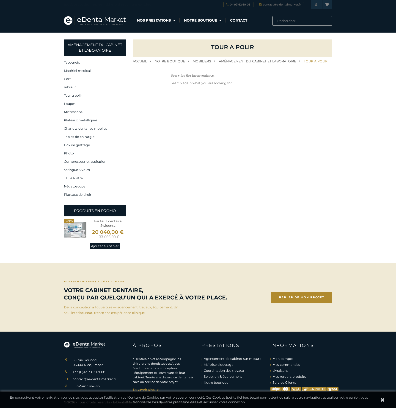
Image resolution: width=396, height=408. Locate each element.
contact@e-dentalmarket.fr (94, 379)
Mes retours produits (289, 376)
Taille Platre (73, 178)
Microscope (73, 112)
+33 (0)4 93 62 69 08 (89, 372)
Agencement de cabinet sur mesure (232, 359)
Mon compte (282, 359)
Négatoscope (74, 186)
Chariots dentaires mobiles (85, 128)
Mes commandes (286, 365)
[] (330, 24)
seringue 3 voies (77, 170)
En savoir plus (144, 389)
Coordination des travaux (224, 371)
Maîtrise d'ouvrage (218, 365)
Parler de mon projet (301, 297)
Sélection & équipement (223, 376)
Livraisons (280, 371)
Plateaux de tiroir (77, 195)
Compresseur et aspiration (85, 161)
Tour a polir (73, 95)
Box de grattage (77, 145)
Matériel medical (77, 71)
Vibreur (70, 87)
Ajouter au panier (105, 246)
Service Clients (284, 382)
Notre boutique (216, 382)
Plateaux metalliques (80, 120)
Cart (67, 79)
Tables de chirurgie (79, 137)
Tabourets (72, 62)
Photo (69, 153)
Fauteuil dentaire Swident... (107, 223)
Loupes (69, 104)
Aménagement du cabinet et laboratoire (95, 48)
